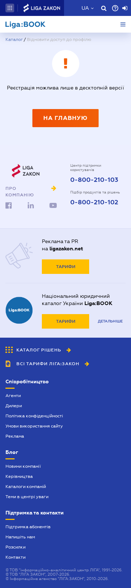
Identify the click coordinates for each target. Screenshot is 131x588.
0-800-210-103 (94, 180)
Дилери (13, 405)
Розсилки (15, 547)
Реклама (14, 436)
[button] (9, 8)
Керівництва (19, 476)
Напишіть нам (20, 536)
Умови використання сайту (34, 426)
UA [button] (85, 8)
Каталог (14, 39)
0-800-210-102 (94, 202)
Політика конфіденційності (34, 415)
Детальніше (110, 321)
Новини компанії (23, 466)
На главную (65, 117)
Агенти (13, 395)
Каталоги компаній (25, 486)
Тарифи (65, 266)
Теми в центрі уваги (26, 496)
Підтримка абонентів (28, 526)
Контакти (15, 557)
